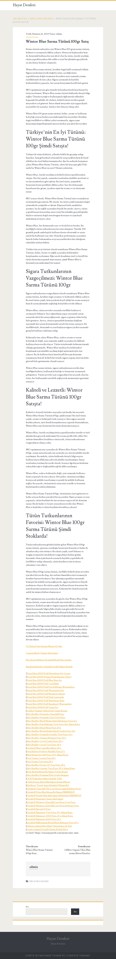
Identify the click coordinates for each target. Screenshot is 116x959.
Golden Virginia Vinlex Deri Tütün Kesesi (47, 710)
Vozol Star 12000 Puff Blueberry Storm (46, 693)
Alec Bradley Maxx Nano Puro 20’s (44, 727)
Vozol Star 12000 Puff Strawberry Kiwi (45, 700)
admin (59, 33)
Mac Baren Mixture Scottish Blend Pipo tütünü (48, 660)
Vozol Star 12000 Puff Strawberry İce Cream (48, 673)
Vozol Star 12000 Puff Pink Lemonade (45, 697)
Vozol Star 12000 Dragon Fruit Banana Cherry (49, 676)
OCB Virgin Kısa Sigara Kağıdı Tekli (44, 778)
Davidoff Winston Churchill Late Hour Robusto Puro (53, 805)
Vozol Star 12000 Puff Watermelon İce (45, 690)
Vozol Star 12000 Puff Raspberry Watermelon (49, 704)
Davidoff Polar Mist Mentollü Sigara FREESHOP (51, 792)
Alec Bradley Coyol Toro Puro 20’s (44, 744)
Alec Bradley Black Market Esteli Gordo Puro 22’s (51, 731)
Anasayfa (20, 18)
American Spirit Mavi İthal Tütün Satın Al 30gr (49, 826)
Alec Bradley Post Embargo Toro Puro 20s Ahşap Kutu (53, 724)
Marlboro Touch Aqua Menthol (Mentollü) (48, 785)
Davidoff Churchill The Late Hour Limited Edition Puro (54, 788)
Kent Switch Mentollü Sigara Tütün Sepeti (47, 771)
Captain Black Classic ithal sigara (42, 653)
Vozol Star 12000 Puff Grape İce (42, 707)
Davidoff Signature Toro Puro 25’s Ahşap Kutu (50, 812)
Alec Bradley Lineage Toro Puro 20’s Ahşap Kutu (51, 768)
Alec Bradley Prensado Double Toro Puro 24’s (49, 734)
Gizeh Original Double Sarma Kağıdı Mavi (47, 829)
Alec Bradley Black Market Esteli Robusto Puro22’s (52, 721)
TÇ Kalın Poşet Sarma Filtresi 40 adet (44, 646)
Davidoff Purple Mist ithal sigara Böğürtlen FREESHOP (54, 795)
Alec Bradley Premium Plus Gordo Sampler (48, 775)
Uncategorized (41, 18)
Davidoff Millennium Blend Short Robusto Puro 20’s (52, 822)
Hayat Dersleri (24, 5)
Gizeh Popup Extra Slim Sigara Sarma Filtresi (48, 782)
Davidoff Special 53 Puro (39, 809)
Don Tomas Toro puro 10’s (40, 761)
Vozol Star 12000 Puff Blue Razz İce (44, 680)
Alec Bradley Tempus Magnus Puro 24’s (46, 737)
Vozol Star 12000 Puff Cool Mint (43, 683)
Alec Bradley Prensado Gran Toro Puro (46, 717)
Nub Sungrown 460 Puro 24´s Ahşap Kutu (47, 754)
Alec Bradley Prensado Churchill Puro (45, 714)
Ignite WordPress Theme (43, 955)
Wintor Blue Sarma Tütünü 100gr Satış (39, 852)
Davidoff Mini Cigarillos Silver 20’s (44, 748)
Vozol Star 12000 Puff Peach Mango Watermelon (51, 687)
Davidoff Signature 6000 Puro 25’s (44, 819)
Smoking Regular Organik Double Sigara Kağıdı (49, 666)
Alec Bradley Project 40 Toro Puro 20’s (46, 765)
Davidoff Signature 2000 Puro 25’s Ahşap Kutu (50, 815)
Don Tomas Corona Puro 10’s (41, 758)
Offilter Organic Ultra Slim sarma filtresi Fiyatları (77, 852)
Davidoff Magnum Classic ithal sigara (45, 799)
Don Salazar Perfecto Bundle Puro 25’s (46, 751)
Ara (27, 907)
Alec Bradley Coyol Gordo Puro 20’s (45, 741)
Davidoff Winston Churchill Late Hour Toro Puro (51, 802)
